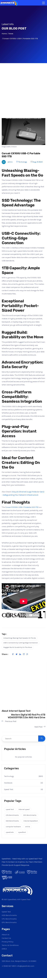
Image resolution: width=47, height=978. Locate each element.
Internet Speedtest (30, 821)
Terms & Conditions (10, 945)
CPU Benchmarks (12, 815)
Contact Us (6, 938)
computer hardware (13, 827)
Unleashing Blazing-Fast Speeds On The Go (19, 638)
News (11, 33)
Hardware (8, 783)
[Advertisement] (23, 92)
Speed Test (8, 789)
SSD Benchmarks (12, 821)
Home (4, 33)
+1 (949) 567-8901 (9, 966)
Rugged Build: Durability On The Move (17, 647)
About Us (5, 934)
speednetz (10, 832)
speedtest (22, 832)
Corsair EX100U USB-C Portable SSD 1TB (21, 507)
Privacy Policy (7, 941)
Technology (22, 162)
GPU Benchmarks (29, 815)
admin (10, 162)
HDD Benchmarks (9, 915)
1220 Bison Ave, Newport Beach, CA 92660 (19, 961)
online (27, 827)
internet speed (23, 809)
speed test (10, 809)
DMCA (4, 949)
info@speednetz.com (25, 966)
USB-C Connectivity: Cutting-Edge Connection (20, 643)
